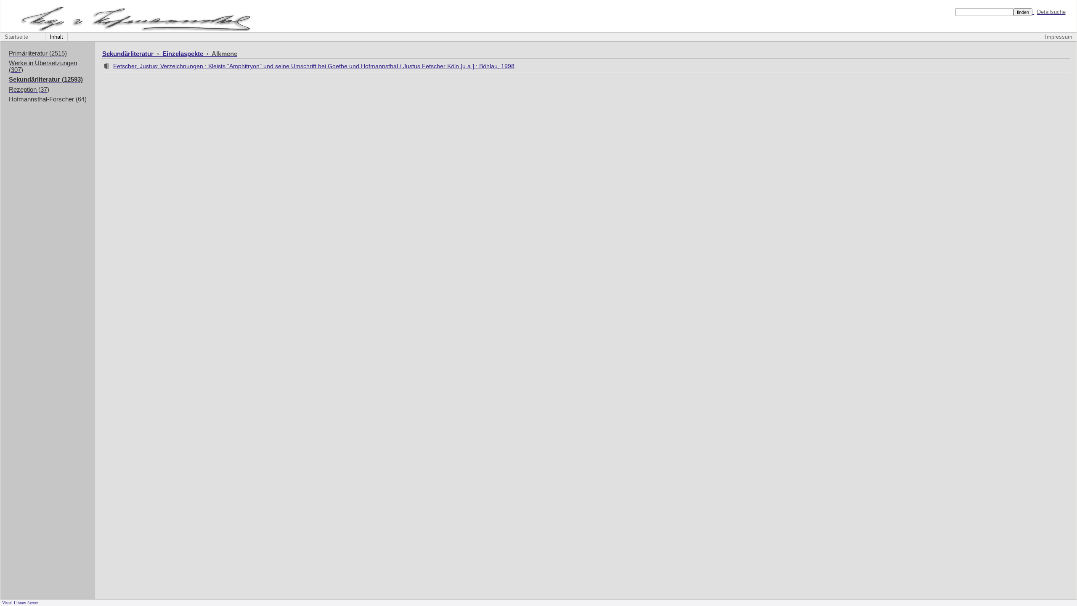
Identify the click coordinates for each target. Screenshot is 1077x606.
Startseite (16, 37)
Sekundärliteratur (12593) (46, 79)
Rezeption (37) (29, 89)
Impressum (1058, 37)
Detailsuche (1051, 12)
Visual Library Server (20, 603)
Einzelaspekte (183, 53)
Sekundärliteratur (128, 53)
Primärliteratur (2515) (38, 53)
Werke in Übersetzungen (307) (43, 66)
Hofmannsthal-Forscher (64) (48, 99)
